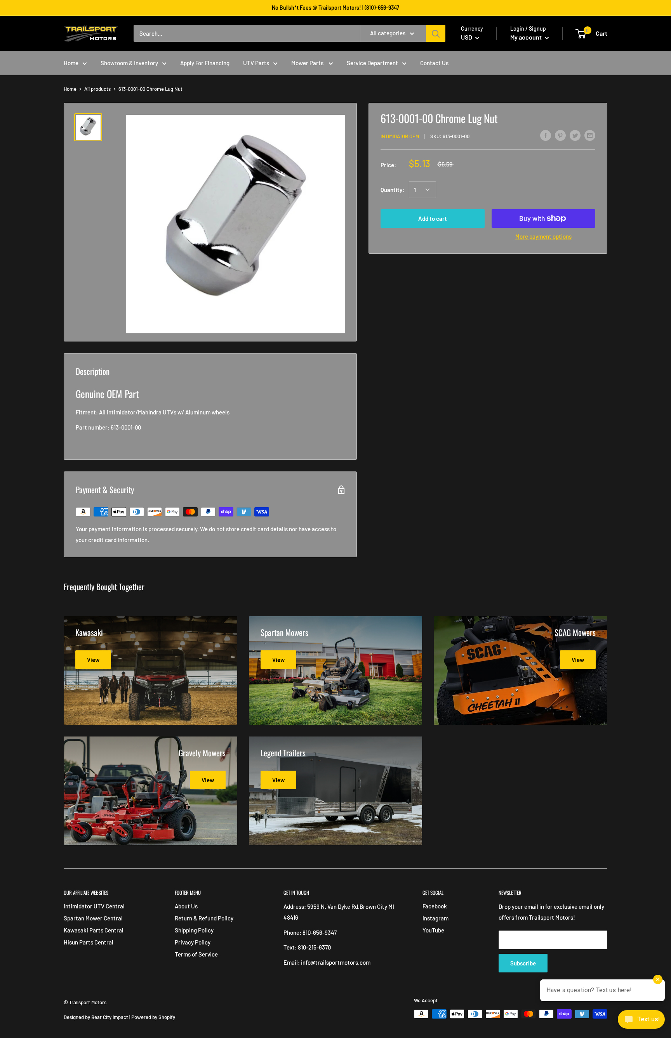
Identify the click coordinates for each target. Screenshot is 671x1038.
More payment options (543, 236)
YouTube (433, 930)
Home (70, 89)
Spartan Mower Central (93, 918)
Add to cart (432, 218)
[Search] (435, 33)
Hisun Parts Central (88, 942)
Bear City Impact (109, 1017)
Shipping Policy (194, 930)
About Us (186, 906)
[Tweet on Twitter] (575, 135)
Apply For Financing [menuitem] (204, 62)
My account (526, 37)
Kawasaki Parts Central (93, 930)
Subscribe (523, 963)
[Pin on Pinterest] (560, 135)
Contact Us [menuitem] (434, 62)
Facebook (434, 906)
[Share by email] (589, 135)
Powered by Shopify (153, 1017)
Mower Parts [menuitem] (308, 62)
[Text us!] (641, 1021)
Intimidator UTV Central (94, 906)
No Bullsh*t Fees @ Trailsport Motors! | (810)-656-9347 (335, 7)
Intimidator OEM (400, 136)
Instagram (435, 918)
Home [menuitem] (71, 62)
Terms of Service (196, 954)
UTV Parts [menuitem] (256, 62)
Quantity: (392, 189)
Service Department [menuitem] (372, 62)
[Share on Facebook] (545, 135)
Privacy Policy (192, 942)
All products (97, 89)
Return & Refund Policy (204, 918)
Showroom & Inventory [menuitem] (129, 62)
